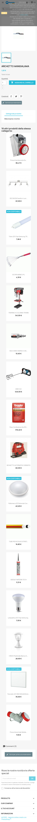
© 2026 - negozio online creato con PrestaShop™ (13, 818)
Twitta (16, 96)
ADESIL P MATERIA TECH (19, 580)
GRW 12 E (18, 389)
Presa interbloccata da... (18, 160)
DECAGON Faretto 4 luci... (18, 198)
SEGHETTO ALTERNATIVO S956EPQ (18, 465)
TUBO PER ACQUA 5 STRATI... (18, 541)
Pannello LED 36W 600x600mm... (18, 694)
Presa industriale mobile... (18, 732)
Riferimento (9, 119)
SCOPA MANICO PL (18, 275)
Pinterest (21, 96)
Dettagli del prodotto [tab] (13, 114)
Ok (4, 13)
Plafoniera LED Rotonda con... (18, 503)
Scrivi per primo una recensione (20, 754)
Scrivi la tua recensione (13, 103)
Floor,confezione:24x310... (19, 427)
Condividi (11, 96)
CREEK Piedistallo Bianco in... (18, 656)
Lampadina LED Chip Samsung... (18, 618)
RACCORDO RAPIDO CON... (19, 351)
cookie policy (24, 15)
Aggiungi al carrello (22, 82)
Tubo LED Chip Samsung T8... (18, 236)
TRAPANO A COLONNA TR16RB (18, 313)
